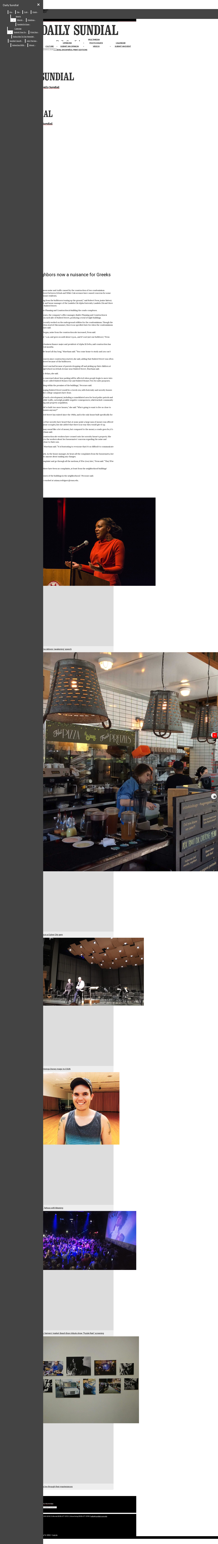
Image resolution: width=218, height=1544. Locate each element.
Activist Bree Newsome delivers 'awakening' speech (48, 649)
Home (11, 12)
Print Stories (35, 32)
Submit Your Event (21, 32)
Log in (54, 1535)
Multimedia (94, 39)
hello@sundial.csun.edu (99, 1516)
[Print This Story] (214, 796)
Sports (18, 16)
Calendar (120, 43)
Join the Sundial (33, 41)
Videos (96, 46)
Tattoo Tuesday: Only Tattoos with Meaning (43, 1208)
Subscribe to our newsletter (24, 36)
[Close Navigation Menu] (38, 4)
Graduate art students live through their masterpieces (48, 1486)
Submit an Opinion (69, 46)
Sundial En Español (63, 50)
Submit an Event (123, 46)
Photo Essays (96, 43)
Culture (27, 12)
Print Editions (80, 50)
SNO (49, 1535)
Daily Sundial (11, 5)
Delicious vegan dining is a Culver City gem (43, 934)
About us (33, 45)
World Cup (21, 20)
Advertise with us (19, 45)
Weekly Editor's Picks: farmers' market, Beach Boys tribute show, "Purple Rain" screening (64, 1333)
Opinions (67, 43)
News (19, 12)
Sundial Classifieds (17, 41)
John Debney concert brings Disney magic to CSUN (47, 1069)
